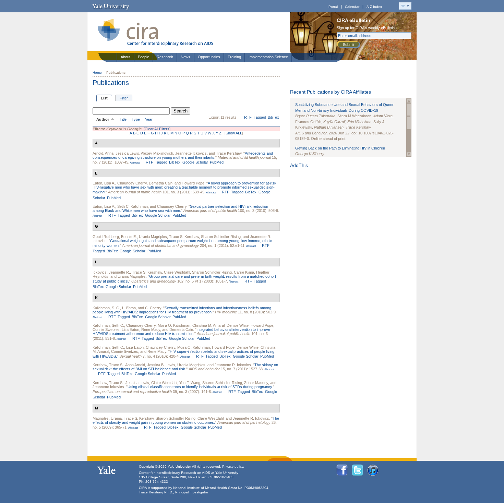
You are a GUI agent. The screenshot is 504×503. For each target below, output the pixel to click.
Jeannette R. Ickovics (233, 365)
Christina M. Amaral (208, 325)
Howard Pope (193, 183)
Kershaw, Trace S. (108, 365)
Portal (333, 7)
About (125, 57)
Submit (348, 45)
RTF (248, 117)
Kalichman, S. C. (106, 308)
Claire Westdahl (177, 272)
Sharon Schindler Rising (221, 237)
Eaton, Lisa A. (104, 183)
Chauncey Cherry (132, 183)
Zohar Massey (256, 383)
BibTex (273, 117)
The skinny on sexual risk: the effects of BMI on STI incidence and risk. (185, 367)
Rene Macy (150, 329)
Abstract (134, 162)
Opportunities (209, 57)
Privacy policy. (233, 466)
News (185, 57)
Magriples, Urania (107, 418)
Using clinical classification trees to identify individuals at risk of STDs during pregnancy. (200, 387)
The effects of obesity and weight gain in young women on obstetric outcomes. (186, 420)
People (143, 57)
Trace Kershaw (228, 153)
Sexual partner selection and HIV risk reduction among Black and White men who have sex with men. (180, 208)
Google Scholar (195, 162)
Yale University (110, 6)
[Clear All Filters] (157, 129)
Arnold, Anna (103, 153)
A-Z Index (374, 7)
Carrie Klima (244, 272)
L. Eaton (129, 308)
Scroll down (408, 154)
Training (234, 57)
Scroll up (408, 101)
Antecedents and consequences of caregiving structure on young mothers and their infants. (183, 155)
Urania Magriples (153, 237)
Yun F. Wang (189, 383)
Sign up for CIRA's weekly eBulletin (366, 28)
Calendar (352, 7)
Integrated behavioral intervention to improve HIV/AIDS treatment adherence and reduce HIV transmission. (181, 331)
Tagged (260, 117)
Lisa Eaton (130, 329)
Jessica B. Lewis (161, 365)
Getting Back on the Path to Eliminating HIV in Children (340, 148)
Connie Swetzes (106, 329)
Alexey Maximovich (157, 153)
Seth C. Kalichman (132, 206)
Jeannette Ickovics (191, 153)
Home (97, 72)
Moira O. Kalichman (174, 325)
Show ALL (234, 133)
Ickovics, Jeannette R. (111, 272)
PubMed (217, 162)
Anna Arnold (135, 365)
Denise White (238, 325)
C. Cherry (153, 308)
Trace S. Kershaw (184, 237)
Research (165, 57)
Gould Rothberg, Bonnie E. (115, 237)
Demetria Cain (160, 183)
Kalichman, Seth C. (108, 325)
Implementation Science (268, 57)
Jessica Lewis (127, 153)
